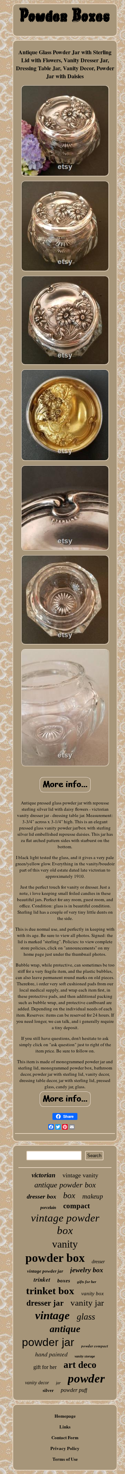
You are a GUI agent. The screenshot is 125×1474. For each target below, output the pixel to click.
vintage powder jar (45, 1271)
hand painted (51, 1354)
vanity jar (87, 1302)
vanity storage (85, 1356)
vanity (65, 1244)
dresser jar (45, 1303)
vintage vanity (80, 1175)
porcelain (48, 1207)
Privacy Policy (65, 1448)
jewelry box (86, 1270)
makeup (92, 1196)
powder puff (74, 1390)
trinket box (50, 1290)
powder (86, 1378)
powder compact (94, 1346)
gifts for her (86, 1282)
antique (65, 1328)
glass (86, 1317)
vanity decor (37, 1382)
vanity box (92, 1293)
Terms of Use (65, 1459)
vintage (52, 1315)
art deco (80, 1365)
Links (64, 1426)
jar (58, 1382)
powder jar (48, 1342)
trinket (42, 1279)
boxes (63, 1280)
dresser (98, 1261)
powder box (55, 1257)
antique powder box (65, 1184)
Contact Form (64, 1437)
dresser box (41, 1196)
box (69, 1195)
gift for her (45, 1367)
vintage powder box (65, 1224)
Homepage (65, 1415)
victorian (44, 1175)
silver (48, 1390)
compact (76, 1206)
